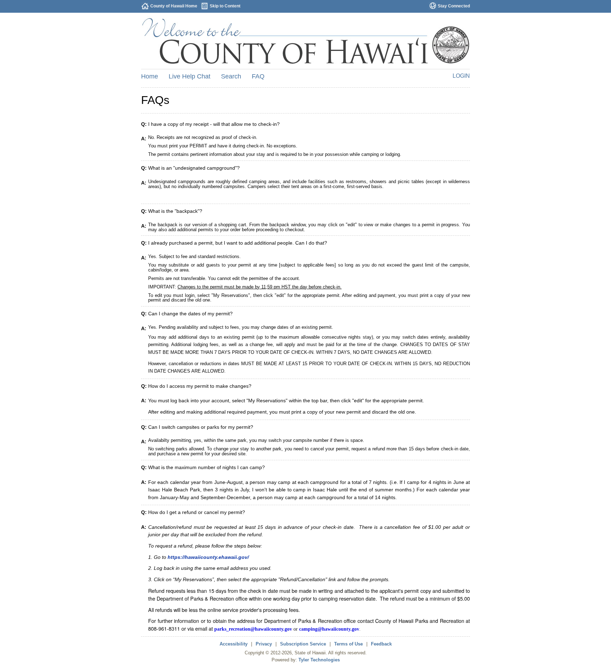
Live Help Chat (189, 76)
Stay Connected (454, 6)
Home (149, 76)
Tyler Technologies (319, 659)
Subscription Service (303, 644)
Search (231, 76)
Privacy (264, 644)
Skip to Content (225, 6)
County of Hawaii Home (173, 6)
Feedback (381, 644)
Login (461, 76)
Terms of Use (348, 644)
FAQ (258, 76)
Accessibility (234, 644)
